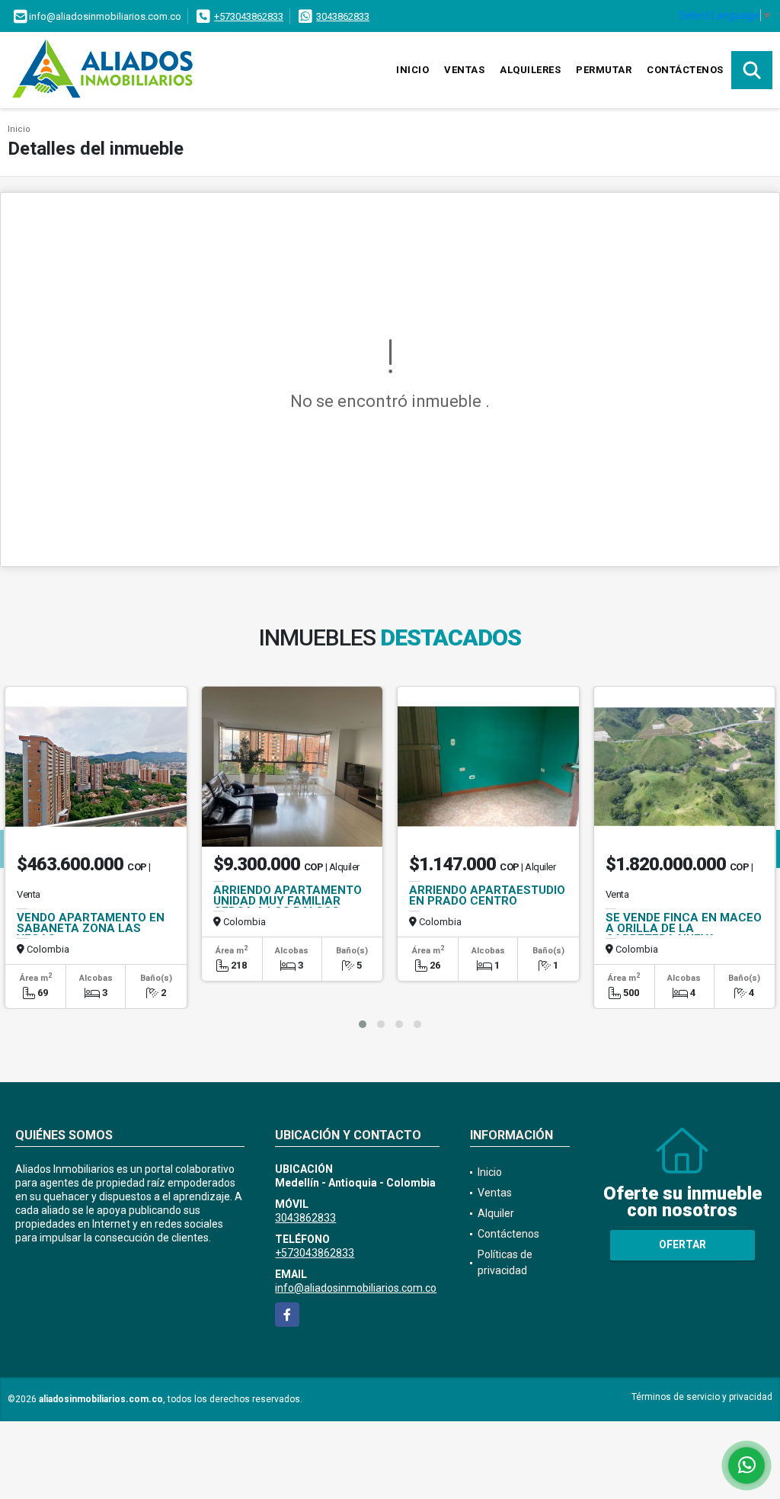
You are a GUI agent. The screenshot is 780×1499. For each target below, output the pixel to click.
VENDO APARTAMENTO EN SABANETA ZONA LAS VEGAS (91, 928)
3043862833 (342, 16)
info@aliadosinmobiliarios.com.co (355, 1288)
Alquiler (496, 1213)
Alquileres (530, 69)
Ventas (464, 69)
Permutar (603, 69)
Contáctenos (685, 69)
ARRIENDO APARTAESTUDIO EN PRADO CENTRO (487, 895)
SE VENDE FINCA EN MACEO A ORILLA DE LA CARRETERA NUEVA (684, 928)
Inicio (412, 69)
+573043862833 (248, 16)
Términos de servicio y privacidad (701, 1397)
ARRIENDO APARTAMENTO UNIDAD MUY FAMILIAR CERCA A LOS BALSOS (287, 900)
